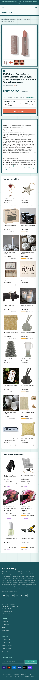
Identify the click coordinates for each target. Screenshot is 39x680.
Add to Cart (19, 111)
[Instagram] (8, 595)
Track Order (5, 630)
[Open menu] (3, 7)
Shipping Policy (6, 648)
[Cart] (36, 7)
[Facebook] (4, 595)
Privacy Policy (6, 642)
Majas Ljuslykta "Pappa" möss (28, 225)
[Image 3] (16, 62)
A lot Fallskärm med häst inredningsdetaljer (9, 199)
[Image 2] (10, 62)
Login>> (9, 486)
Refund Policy (6, 639)
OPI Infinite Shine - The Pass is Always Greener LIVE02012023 (10, 539)
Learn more (31, 97)
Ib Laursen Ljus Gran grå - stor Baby (11, 359)
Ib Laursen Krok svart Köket (27, 385)
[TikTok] (17, 595)
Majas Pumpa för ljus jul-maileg (9, 253)
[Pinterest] (26, 595)
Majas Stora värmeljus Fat (27, 305)
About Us (5, 621)
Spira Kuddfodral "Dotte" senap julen (27, 439)
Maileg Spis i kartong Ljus (10, 225)
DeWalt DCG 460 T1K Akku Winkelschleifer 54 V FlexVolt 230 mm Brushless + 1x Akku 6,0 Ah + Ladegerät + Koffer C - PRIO (28, 539)
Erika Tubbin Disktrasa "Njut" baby (28, 279)
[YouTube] (13, 595)
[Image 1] (5, 62)
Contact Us (5, 624)
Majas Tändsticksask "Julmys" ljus (11, 386)
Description (6, 123)
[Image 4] (21, 62)
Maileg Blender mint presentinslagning (26, 359)
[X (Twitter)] (21, 595)
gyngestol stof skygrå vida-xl (28, 475)
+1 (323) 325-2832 (7, 609)
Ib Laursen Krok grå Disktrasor (28, 332)
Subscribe (31, 661)
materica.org (6, 13)
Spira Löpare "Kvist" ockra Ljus (11, 332)
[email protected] (9, 166)
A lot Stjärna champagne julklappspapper (27, 199)
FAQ (3, 627)
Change (32, 101)
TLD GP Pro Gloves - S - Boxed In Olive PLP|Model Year (10, 476)
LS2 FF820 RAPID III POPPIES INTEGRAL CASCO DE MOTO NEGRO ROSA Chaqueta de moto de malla (11, 507)
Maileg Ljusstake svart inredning (9, 306)
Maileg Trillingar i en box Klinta (9, 279)
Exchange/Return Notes (10, 158)
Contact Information (8, 652)
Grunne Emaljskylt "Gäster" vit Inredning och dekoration (11, 439)
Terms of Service (7, 645)
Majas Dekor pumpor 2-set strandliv (27, 253)
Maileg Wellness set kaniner (27, 412)
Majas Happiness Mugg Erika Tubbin (10, 413)
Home (3, 18)
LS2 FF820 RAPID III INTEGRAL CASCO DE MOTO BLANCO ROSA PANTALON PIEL (27, 507)
